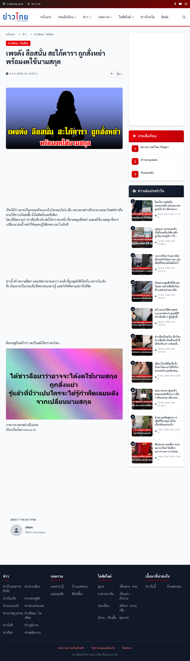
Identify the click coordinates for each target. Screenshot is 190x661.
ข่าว (85, 17)
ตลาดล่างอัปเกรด (88, 210)
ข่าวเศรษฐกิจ (32, 598)
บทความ (103, 17)
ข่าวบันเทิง (9, 598)
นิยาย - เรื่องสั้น (107, 618)
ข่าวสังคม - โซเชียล (44, 34)
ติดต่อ (164, 17)
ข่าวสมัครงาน (32, 632)
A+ (119, 73)
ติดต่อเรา (127, 647)
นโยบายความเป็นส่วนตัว (71, 647)
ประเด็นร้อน (65, 17)
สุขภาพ (124, 618)
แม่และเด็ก (57, 594)
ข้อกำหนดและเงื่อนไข (103, 647)
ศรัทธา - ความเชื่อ (128, 608)
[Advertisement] (64, 179)
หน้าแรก (45, 17)
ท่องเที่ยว (103, 606)
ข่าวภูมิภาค (31, 625)
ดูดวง (101, 586)
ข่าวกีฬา (8, 632)
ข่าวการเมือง (32, 586)
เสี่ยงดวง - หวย (128, 586)
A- (112, 73)
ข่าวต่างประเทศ (34, 606)
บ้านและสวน (80, 586)
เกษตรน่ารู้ (57, 586)
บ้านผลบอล (174, 586)
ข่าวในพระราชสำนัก (12, 588)
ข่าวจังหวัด (147, 17)
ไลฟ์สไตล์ (125, 17)
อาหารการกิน (106, 594)
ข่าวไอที (8, 625)
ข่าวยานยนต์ (11, 606)
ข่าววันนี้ (150, 586)
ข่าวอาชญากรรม (13, 613)
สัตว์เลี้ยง (77, 594)
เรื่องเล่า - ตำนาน (125, 596)
